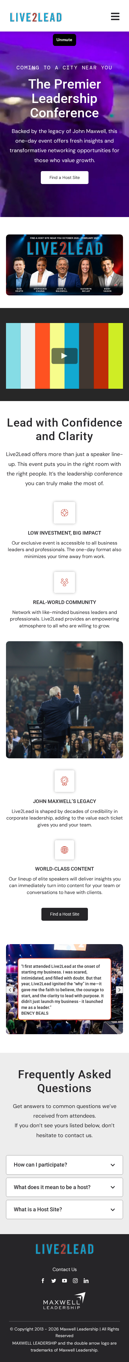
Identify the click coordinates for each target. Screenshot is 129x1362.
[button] (9, 989)
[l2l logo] (35, 14)
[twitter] (53, 1280)
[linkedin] (86, 1280)
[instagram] (75, 1280)
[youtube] (64, 1280)
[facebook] (42, 1280)
